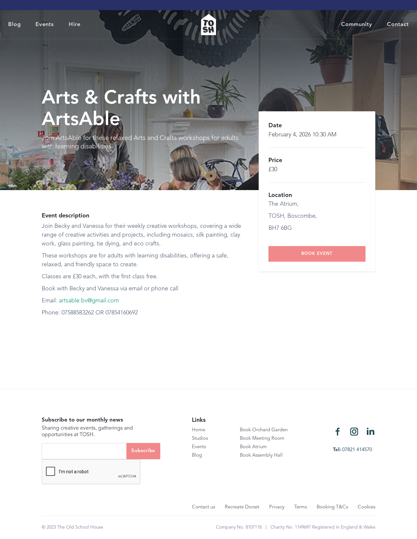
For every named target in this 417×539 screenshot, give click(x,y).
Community (356, 24)
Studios (200, 438)
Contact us (203, 507)
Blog (14, 24)
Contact (398, 24)
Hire (74, 24)
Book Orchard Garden (264, 430)
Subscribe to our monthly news (82, 420)
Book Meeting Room (262, 438)
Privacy (276, 507)
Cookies (366, 507)
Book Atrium (253, 447)
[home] (209, 24)
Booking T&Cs (332, 507)
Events (45, 24)
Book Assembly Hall (261, 455)
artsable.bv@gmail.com (89, 301)
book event (316, 254)
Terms (300, 507)
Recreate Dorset (242, 507)
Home (198, 430)
